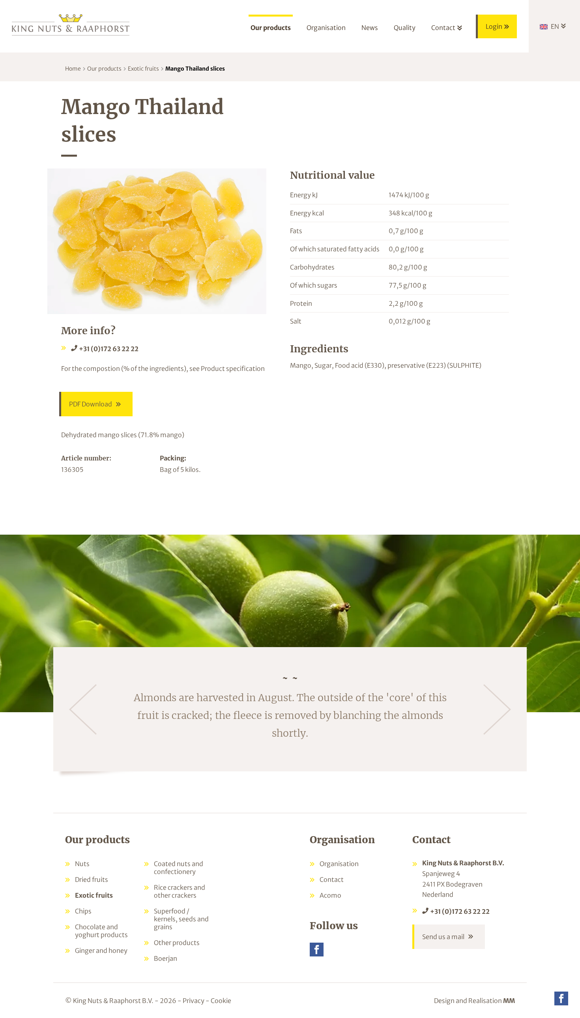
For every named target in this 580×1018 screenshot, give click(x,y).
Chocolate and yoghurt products (101, 931)
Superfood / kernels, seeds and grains (181, 919)
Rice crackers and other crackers (179, 891)
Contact (332, 879)
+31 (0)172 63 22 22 (108, 349)
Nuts (82, 864)
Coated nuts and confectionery (178, 868)
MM (509, 1001)
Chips (83, 911)
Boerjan (165, 958)
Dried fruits (91, 879)
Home (73, 68)
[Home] (71, 24)
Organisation (339, 864)
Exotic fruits (143, 68)
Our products (104, 68)
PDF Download (90, 404)
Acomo (330, 895)
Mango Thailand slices (195, 68)
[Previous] (83, 709)
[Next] (497, 709)
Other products (177, 943)
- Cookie (218, 1001)
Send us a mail (443, 937)
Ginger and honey (101, 950)
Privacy (193, 1001)
